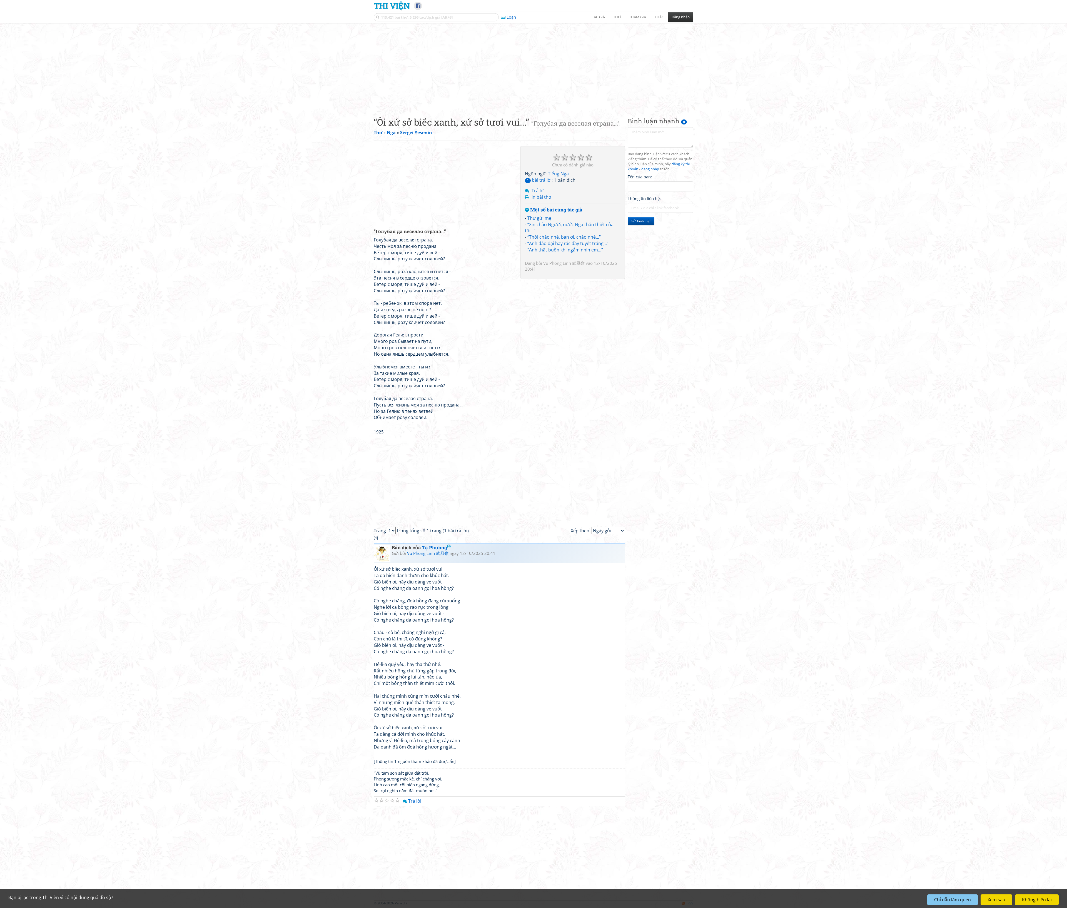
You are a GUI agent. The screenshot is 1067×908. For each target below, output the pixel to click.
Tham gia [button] (637, 16)
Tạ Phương (434, 547)
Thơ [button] (617, 16)
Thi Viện (392, 5)
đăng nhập (650, 169)
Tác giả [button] (598, 16)
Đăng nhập (681, 16)
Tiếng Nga (558, 174)
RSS (690, 903)
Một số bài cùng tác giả (555, 210)
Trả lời (538, 191)
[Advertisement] (533, 65)
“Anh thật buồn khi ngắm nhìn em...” (565, 250)
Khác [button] (659, 16)
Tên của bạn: (640, 176)
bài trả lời (539, 180)
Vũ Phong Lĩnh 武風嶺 (564, 263)
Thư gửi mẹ (539, 218)
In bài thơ (541, 197)
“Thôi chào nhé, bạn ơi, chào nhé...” (564, 237)
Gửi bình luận (641, 221)
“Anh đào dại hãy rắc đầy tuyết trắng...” (568, 243)
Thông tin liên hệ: (644, 198)
